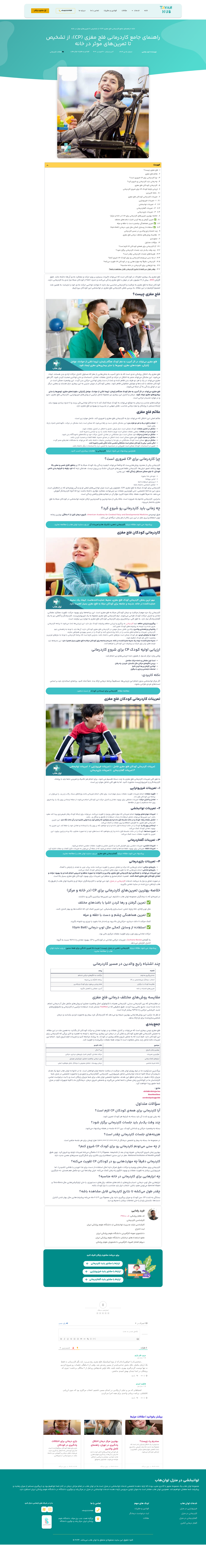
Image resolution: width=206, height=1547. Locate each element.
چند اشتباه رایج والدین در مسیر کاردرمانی (141, 231)
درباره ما (82, 10)
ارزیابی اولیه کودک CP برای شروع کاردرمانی (140, 189)
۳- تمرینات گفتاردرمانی (146, 208)
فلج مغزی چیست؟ (151, 170)
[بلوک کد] (84, 1338)
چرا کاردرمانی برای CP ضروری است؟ (143, 177)
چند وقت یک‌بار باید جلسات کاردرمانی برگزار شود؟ (136, 250)
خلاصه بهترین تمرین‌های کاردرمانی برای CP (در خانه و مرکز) (133, 216)
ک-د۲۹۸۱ (125, 1216)
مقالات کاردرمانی (56, 52)
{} (91, 1339)
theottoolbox (154, 1094)
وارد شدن (62, 1323)
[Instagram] (50, 1509)
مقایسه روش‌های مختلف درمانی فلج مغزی (140, 235)
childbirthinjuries (151, 1091)
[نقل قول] (81, 1338)
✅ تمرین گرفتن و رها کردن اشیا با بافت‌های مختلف (135, 219)
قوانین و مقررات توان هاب (79, 51)
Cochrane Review (134, 940)
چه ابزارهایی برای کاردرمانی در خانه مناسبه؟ (138, 265)
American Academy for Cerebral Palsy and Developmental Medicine (117, 514)
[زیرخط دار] (68, 1338)
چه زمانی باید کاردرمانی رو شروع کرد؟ (142, 181)
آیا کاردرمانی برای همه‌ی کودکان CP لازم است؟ (137, 246)
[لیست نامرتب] (78, 1338)
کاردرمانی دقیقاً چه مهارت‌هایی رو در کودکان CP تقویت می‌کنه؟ (129, 261)
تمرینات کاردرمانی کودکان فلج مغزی (142, 196)
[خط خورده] (71, 1338)
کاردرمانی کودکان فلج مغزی (146, 185)
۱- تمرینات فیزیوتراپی (147, 200)
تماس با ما (94, 10)
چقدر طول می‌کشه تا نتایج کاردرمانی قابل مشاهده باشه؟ (132, 269)
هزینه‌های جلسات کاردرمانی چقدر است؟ (139, 254)
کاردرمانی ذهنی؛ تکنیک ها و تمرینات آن (107, 524)
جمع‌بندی (153, 238)
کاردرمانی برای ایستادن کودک (104, 691)
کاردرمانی (130, 623)
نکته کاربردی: (151, 193)
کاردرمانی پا (101, 451)
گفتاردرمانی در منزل (188, 1518)
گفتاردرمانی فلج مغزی (107, 853)
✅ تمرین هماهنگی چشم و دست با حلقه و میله (136, 223)
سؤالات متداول (151, 242)
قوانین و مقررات (110, 10)
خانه (146, 10)
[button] (65, 10)
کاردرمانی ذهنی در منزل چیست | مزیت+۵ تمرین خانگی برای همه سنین (97, 948)
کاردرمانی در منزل (118, 881)
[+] (94, 1339)
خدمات (136, 10)
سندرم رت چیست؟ (149, 1441)
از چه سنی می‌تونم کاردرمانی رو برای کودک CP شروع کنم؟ (131, 257)
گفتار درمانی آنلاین (188, 1523)
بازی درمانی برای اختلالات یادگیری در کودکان (64, 1443)
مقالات (124, 10)
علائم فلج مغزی (151, 174)
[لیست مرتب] (74, 1338)
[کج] (64, 1338)
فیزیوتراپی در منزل (188, 1508)
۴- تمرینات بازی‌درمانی (146, 212)
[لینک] (88, 1338)
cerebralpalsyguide (151, 1097)
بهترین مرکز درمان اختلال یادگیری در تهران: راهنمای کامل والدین (104, 1445)
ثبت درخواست (142, 1513)
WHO (152, 280)
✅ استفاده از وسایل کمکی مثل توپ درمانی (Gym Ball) (133, 227)
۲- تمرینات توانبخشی (147, 204)
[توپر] (61, 1338)
